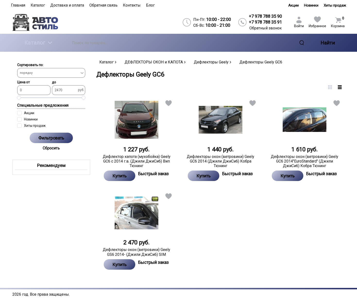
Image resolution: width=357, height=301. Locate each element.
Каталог (35, 43)
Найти (328, 43)
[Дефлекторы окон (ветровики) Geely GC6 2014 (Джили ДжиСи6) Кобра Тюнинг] (220, 119)
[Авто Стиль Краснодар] (52, 22)
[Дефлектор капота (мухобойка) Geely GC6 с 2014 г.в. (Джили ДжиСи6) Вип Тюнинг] (136, 119)
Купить (119, 175)
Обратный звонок (265, 28)
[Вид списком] (340, 87)
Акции (293, 5)
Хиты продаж (335, 5)
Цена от (23, 82)
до (54, 82)
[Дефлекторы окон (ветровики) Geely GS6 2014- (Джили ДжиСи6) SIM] (136, 213)
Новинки (311, 5)
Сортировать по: (30, 65)
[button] (168, 104)
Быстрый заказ (153, 173)
